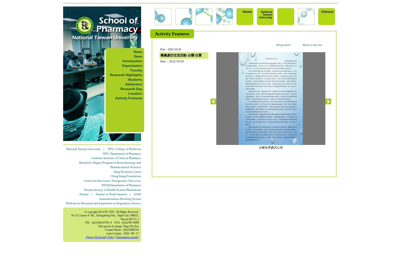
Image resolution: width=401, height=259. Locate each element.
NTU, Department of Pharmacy (122, 153)
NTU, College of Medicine (124, 149)
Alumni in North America (111, 194)
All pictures (283, 45)
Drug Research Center (127, 171)
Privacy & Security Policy (100, 237)
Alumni (84, 194)
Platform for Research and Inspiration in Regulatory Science (103, 203)
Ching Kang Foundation (125, 176)
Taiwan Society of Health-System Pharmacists (112, 190)
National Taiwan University (83, 149)
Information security (127, 237)
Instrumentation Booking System (120, 199)
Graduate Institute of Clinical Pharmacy (116, 158)
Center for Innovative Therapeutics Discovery (112, 180)
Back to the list (312, 45)
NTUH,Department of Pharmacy (121, 185)
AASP (137, 194)
